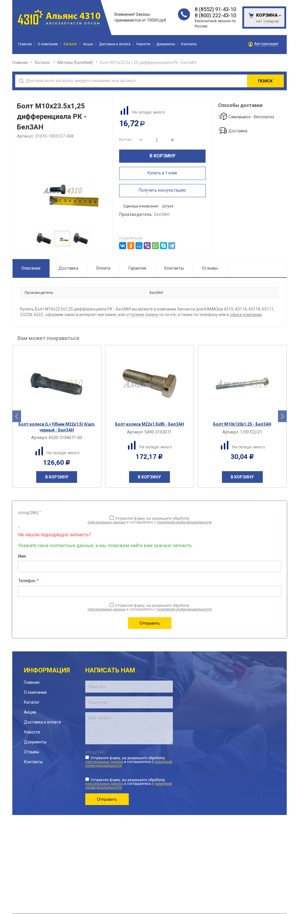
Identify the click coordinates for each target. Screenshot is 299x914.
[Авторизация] (296, 3)
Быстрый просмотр (60, 413)
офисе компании (246, 314)
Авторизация (266, 44)
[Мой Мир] (138, 245)
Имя (22, 556)
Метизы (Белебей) (75, 62)
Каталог (43, 62)
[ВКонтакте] (122, 245)
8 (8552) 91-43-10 (215, 9)
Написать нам (110, 670)
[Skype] (163, 245)
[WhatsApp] (155, 245)
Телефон (28, 580)
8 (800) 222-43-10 (215, 15)
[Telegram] (171, 245)
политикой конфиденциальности (184, 522)
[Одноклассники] (130, 245)
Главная (20, 62)
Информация (47, 670)
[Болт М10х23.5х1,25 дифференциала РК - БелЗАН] (62, 190)
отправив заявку (142, 314)
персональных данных (107, 522)
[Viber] (147, 245)
